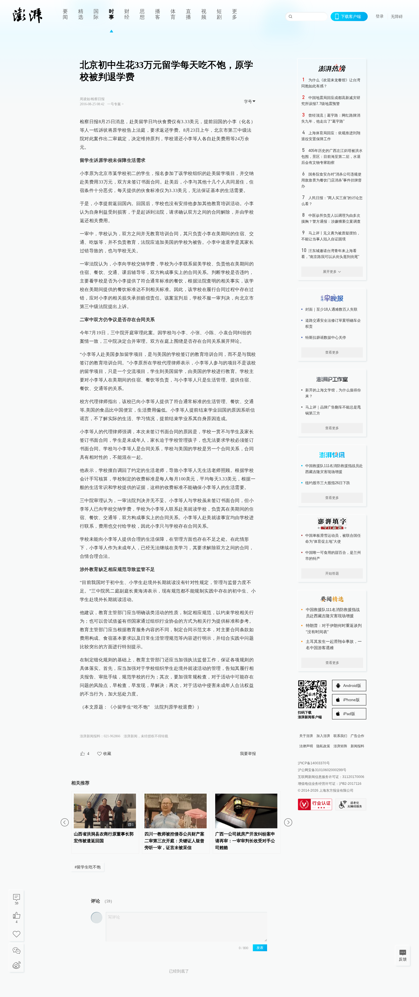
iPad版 (349, 713)
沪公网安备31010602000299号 (322, 770)
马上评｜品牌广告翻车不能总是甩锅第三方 (333, 410)
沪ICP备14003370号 (314, 763)
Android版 (352, 685)
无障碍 (397, 16)
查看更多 (332, 352)
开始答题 (332, 573)
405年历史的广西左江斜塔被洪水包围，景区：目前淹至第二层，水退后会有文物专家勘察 (332, 156)
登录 (380, 16)
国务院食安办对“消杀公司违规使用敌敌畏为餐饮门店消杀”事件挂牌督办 (331, 180)
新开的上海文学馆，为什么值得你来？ (333, 393)
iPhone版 (351, 699)
